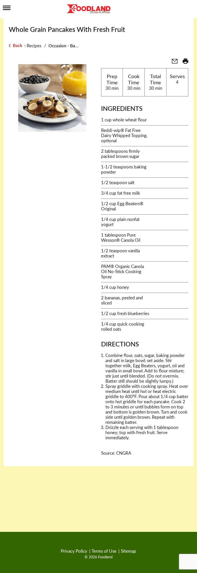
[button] (173, 63)
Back (17, 45)
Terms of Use (104, 551)
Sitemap (128, 551)
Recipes (34, 46)
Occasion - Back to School (73, 46)
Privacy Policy (74, 551)
